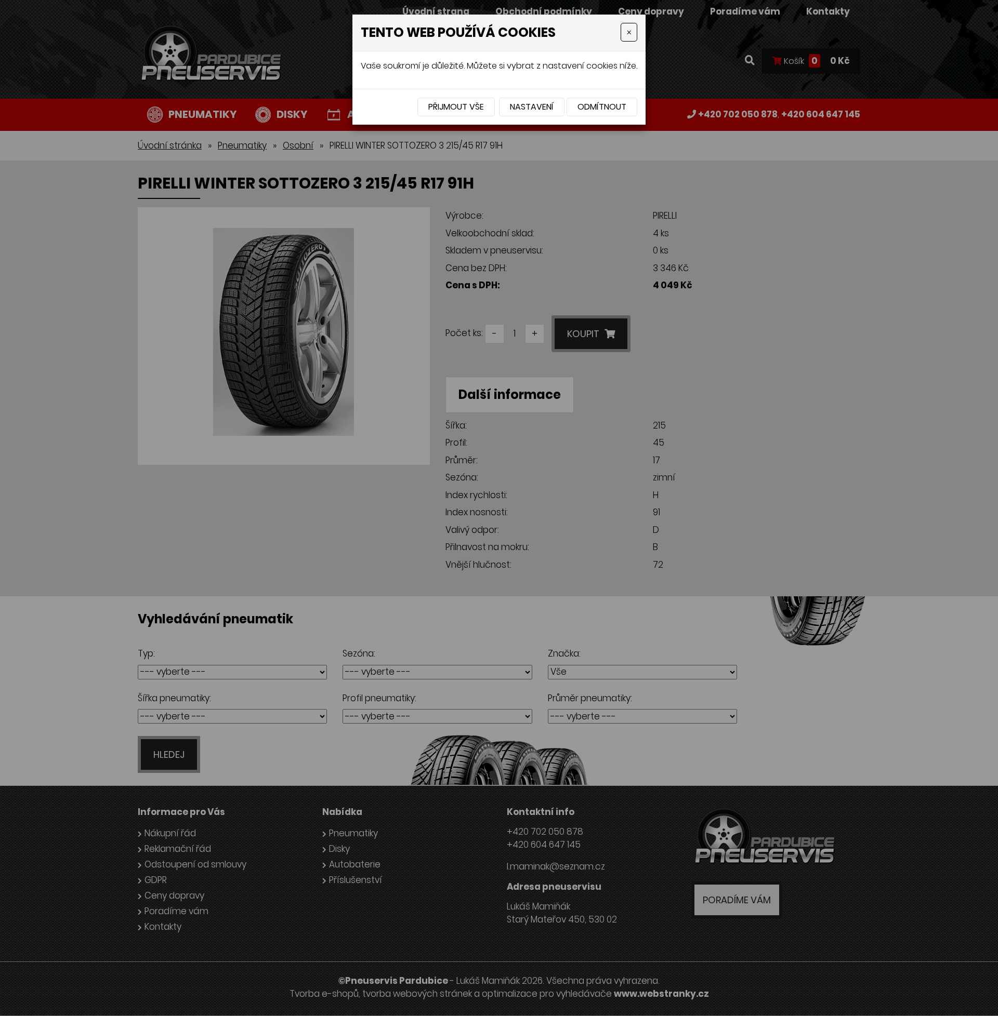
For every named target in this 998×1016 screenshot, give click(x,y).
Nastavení (532, 107)
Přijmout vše (456, 107)
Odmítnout (601, 107)
